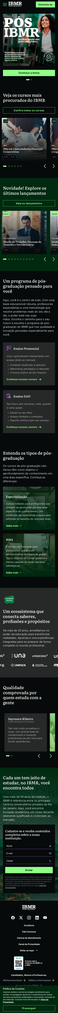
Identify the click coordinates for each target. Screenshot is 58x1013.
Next (54, 166)
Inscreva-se (45, 4)
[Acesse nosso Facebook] (13, 918)
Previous (45, 166)
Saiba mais (12, 526)
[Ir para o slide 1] (28, 79)
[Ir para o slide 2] (31, 79)
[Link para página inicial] (15, 4)
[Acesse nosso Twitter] (21, 918)
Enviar (29, 870)
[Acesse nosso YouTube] (45, 918)
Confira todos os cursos (29, 110)
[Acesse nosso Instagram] (29, 918)
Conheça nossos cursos (22, 379)
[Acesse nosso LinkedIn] (37, 918)
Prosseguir (29, 1008)
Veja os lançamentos (29, 203)
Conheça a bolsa (29, 72)
